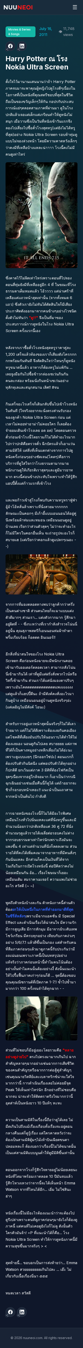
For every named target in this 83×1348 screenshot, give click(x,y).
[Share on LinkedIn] (22, 46)
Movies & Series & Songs (19, 32)
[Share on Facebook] (10, 46)
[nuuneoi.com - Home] (18, 7)
